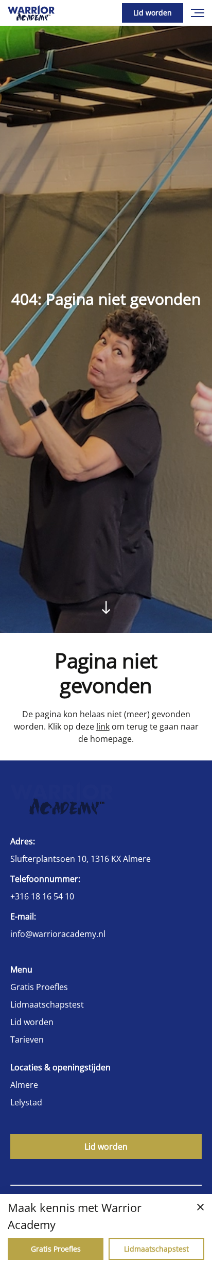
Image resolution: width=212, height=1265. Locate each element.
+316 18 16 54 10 (42, 896)
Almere (24, 1084)
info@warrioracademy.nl (57, 934)
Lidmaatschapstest (47, 1004)
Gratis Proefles (39, 987)
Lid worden (152, 13)
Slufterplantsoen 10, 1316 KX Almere (80, 858)
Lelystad (26, 1102)
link (103, 726)
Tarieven (27, 1039)
